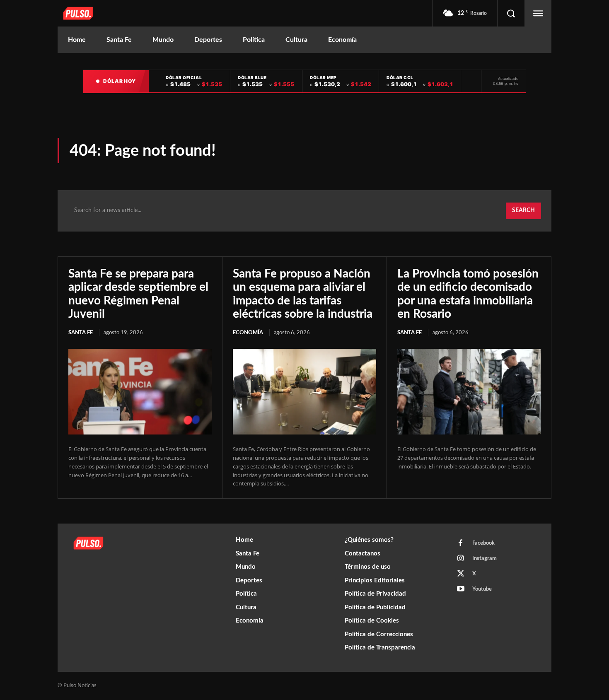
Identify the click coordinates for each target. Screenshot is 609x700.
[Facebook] (460, 543)
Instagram (484, 558)
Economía (248, 333)
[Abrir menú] (538, 13)
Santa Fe (80, 333)
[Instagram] (460, 558)
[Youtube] (460, 589)
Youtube (482, 589)
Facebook (483, 543)
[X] (460, 574)
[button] (511, 13)
